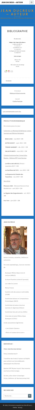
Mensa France (9, 288)
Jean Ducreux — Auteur (12, 2)
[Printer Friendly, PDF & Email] (9, 71)
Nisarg (20, 407)
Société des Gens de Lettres (14, 312)
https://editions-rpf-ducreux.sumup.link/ (17, 378)
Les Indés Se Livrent (11, 284)
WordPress (27, 405)
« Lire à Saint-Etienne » (12, 328)
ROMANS (8, 81)
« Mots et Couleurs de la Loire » (15, 332)
